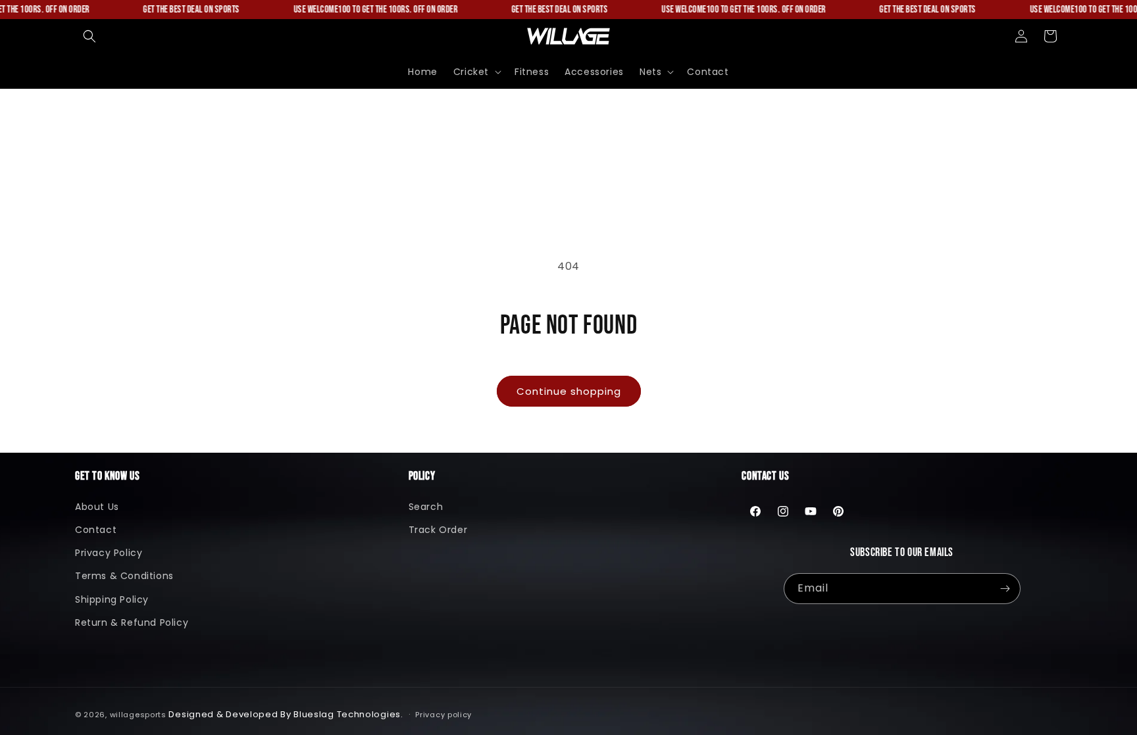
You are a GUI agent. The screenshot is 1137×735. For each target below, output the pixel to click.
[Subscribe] (1005, 588)
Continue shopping (569, 391)
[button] (89, 36)
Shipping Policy (112, 599)
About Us (97, 506)
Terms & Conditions (124, 575)
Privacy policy (443, 714)
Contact (95, 529)
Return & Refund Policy (131, 622)
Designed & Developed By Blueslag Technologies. (285, 714)
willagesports (138, 714)
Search (426, 506)
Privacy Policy (108, 552)
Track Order (438, 529)
